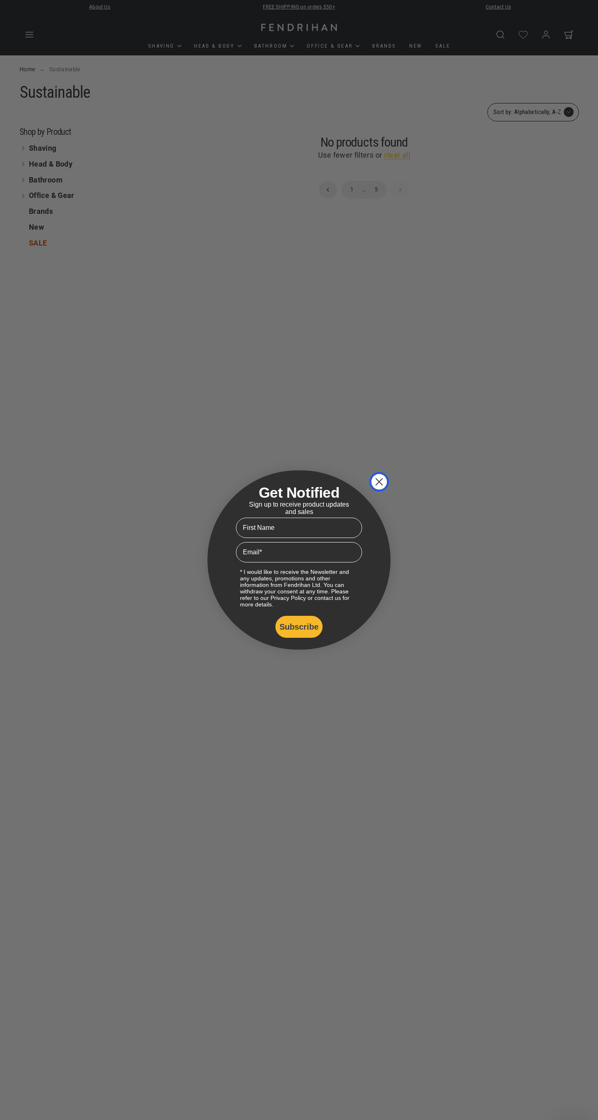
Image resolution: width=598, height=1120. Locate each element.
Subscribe (299, 626)
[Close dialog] (379, 482)
